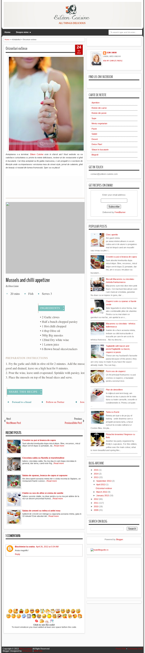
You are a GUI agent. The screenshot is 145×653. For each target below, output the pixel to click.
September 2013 (104, 481)
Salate (94, 134)
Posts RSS (121, 649)
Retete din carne (99, 108)
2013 (96, 477)
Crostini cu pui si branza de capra (121, 257)
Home (7, 32)
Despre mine (22, 32)
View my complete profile (113, 61)
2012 (96, 499)
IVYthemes (27, 651)
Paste (94, 129)
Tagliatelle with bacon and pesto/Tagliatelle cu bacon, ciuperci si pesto (118, 349)
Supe (94, 118)
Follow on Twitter (55, 402)
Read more (59, 446)
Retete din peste (99, 113)
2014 (96, 474)
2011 (96, 503)
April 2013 (101, 484)
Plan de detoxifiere (114, 390)
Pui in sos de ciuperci (115, 371)
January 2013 (103, 495)
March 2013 (102, 492)
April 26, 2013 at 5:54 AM (47, 546)
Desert (95, 139)
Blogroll (95, 155)
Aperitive (95, 102)
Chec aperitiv (112, 234)
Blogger (119, 539)
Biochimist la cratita (25, 546)
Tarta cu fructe (112, 412)
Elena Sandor (112, 53)
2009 (96, 510)
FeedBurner (120, 212)
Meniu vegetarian (99, 123)
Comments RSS (135, 649)
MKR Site (38, 651)
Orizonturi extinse (16, 48)
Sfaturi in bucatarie (100, 149)
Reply (17, 554)
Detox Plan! (97, 144)
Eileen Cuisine (36, 154)
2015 (96, 470)
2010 (96, 506)
